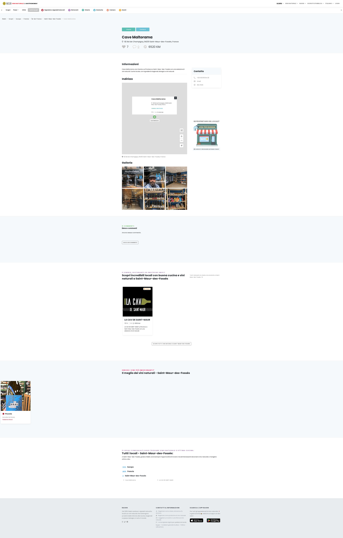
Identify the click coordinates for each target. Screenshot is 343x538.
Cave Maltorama (130, 480)
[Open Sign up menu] (323, 3)
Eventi (124, 10)
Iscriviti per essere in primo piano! (207, 149)
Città (24, 10)
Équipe (158, 525)
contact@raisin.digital (165, 522)
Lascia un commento (130, 242)
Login (337, 3)
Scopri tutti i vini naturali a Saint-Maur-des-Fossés (171, 343)
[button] (154, 116)
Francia (26, 19)
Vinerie (87, 10)
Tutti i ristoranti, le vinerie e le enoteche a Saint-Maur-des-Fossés (205, 276)
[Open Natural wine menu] (297, 3)
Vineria (128, 29)
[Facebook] (127, 522)
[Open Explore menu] (283, 3)
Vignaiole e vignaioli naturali (54, 10)
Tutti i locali (33, 10)
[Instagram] (122, 522)
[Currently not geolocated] (182, 146)
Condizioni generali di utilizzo (170, 525)
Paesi (15, 10)
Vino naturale (290, 3)
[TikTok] (124, 522)
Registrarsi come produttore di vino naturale (172, 515)
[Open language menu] (333, 3)
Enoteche (99, 10)
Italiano (328, 3)
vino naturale (213, 511)
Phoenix (8, 414)
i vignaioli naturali (145, 511)
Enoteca (143, 29)
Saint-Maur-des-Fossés (52, 19)
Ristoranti (74, 10)
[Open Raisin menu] (305, 3)
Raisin (4, 19)
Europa (18, 19)
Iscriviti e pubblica (314, 3)
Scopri (279, 3)
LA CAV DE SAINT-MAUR (137, 319)
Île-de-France (37, 19)
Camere (112, 10)
